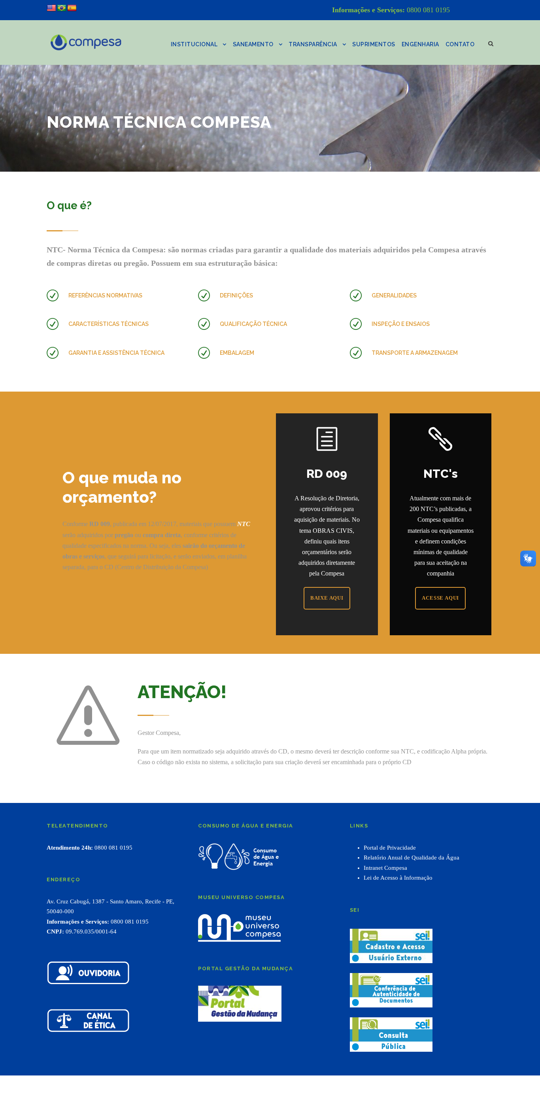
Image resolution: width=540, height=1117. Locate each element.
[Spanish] (72, 8)
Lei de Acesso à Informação (398, 878)
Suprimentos (373, 44)
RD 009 (326, 474)
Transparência (313, 44)
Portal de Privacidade (390, 847)
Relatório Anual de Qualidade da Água (411, 857)
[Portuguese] (61, 8)
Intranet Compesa (385, 868)
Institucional (194, 44)
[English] (51, 8)
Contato (460, 44)
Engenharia (420, 44)
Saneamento (253, 44)
